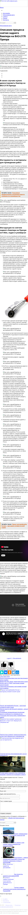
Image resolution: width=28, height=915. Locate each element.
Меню (2, 7)
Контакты (6, 20)
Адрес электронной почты (8, 794)
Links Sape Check (5, 676)
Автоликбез (6, 13)
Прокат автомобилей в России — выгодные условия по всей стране (13, 706)
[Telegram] (13, 672)
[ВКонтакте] (5, 672)
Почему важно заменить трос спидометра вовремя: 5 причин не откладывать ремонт (13, 773)
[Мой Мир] (17, 672)
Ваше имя (3, 791)
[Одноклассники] (9, 672)
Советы (5, 16)
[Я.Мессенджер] (2, 672)
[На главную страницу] (14, 3)
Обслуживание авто (9, 15)
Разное (5, 18)
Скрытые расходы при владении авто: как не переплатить (13, 754)
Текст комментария (6, 801)
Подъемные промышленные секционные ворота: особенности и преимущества (12, 713)
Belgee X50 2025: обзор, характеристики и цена (14, 681)
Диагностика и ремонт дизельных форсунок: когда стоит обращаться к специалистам (13, 735)
